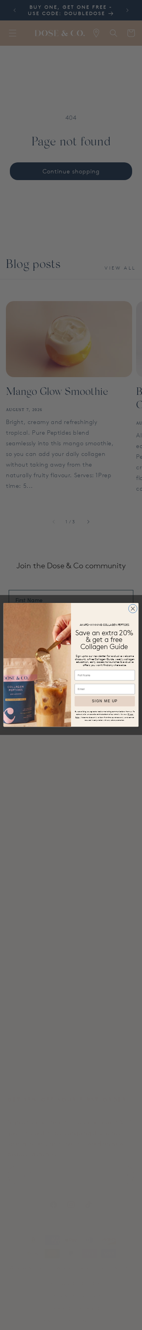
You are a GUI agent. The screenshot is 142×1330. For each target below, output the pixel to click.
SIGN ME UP (105, 701)
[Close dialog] (133, 609)
